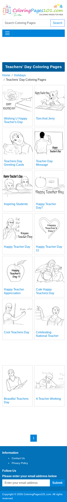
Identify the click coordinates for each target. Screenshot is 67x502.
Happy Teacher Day (17, 246)
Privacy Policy (20, 463)
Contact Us (18, 458)
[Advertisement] (33, 49)
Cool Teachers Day (16, 332)
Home (6, 75)
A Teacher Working (48, 398)
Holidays (20, 75)
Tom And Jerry (45, 118)
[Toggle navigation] (7, 33)
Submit (57, 482)
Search (57, 22)
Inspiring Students (16, 204)
